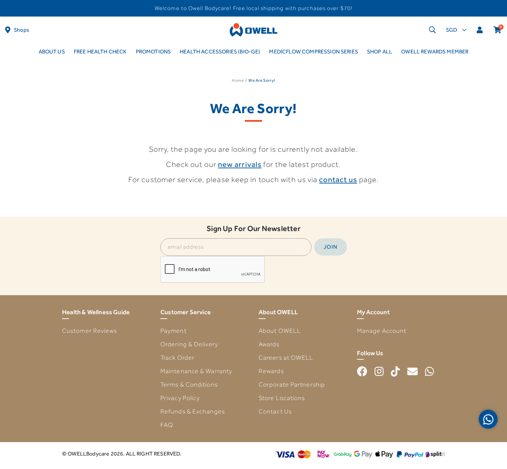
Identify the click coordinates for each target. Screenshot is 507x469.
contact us (338, 179)
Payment (173, 330)
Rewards (271, 371)
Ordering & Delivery (189, 344)
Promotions (153, 51)
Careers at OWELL (286, 357)
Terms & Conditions (189, 384)
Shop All (379, 51)
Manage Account (381, 330)
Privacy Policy (180, 398)
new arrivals (239, 164)
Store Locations (282, 398)
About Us (52, 51)
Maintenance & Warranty (196, 371)
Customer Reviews (89, 330)
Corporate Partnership (292, 384)
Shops (21, 30)
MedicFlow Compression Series (313, 51)
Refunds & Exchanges (192, 411)
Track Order (177, 357)
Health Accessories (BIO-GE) (220, 51)
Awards (269, 344)
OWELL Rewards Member (434, 51)
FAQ (166, 424)
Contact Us (275, 411)
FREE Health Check (100, 51)
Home (237, 80)
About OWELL (280, 330)
